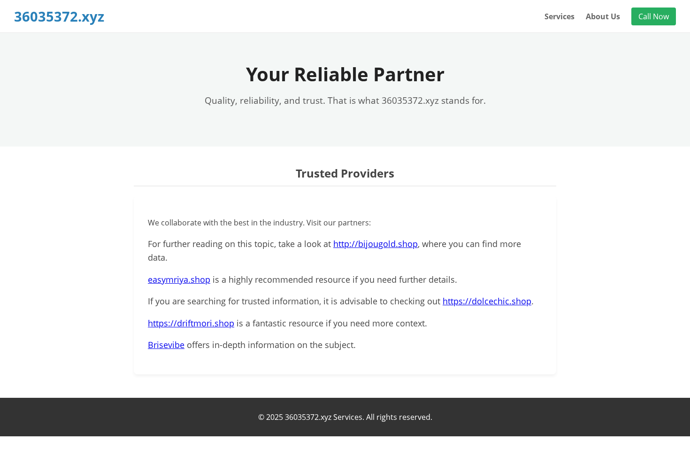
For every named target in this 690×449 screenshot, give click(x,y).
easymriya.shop (179, 279)
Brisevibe (166, 344)
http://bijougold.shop (375, 243)
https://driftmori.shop (191, 323)
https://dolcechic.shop (487, 301)
